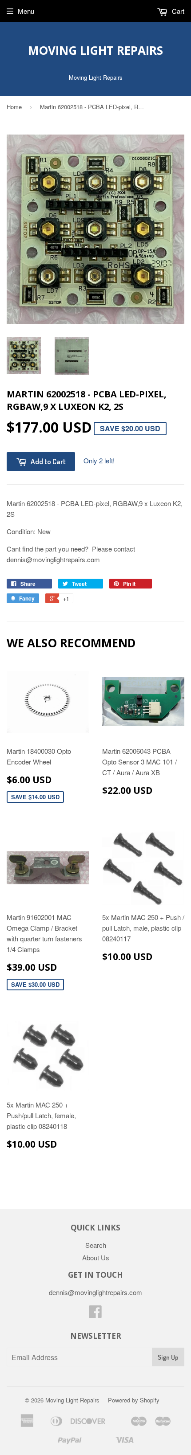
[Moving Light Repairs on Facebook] (95, 1314)
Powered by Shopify (133, 1400)
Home (14, 106)
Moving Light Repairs (95, 50)
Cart (177, 11)
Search (95, 1245)
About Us (95, 1257)
